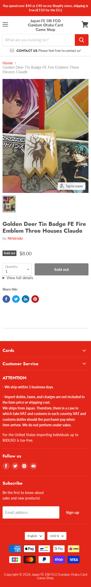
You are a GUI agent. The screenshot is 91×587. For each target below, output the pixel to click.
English (32, 536)
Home (8, 63)
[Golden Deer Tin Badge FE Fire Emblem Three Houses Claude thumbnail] (9, 204)
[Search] (81, 40)
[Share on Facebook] (6, 299)
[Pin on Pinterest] (35, 299)
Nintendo (15, 238)
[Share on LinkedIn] (25, 299)
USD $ (54, 536)
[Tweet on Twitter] (16, 299)
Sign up (72, 512)
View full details (20, 278)
